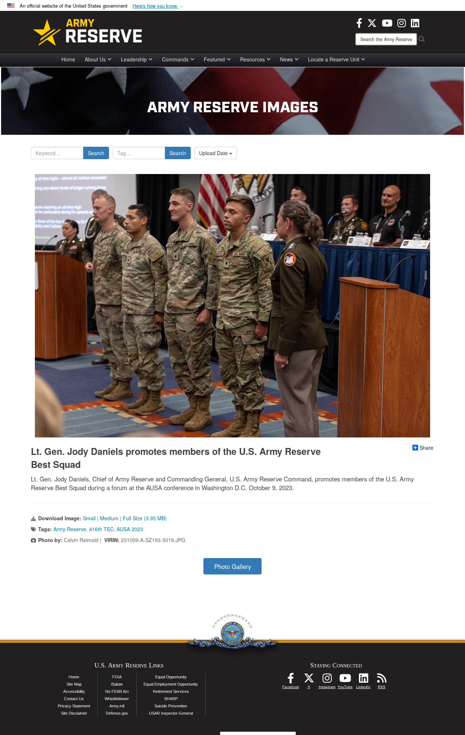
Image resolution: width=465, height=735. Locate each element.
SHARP (171, 698)
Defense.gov (117, 713)
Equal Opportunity (171, 677)
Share (426, 448)
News (286, 59)
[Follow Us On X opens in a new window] (309, 680)
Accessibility (74, 691)
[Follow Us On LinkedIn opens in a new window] (363, 680)
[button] (159, 6)
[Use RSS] (381, 680)
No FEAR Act (117, 691)
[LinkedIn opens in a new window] (415, 22)
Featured (214, 59)
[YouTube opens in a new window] (387, 22)
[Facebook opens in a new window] (359, 22)
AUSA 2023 (130, 529)
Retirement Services (171, 691)
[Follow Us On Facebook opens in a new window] (291, 680)
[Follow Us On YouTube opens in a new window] (345, 680)
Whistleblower (117, 698)
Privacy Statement (74, 706)
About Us (95, 59)
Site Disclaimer (74, 713)
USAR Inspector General (171, 713)
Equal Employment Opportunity (170, 684)
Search (96, 153)
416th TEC (101, 529)
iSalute (117, 684)
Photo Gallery (232, 566)
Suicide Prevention (170, 706)
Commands (175, 59)
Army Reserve (69, 529)
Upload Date (214, 153)
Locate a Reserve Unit (333, 59)
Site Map (74, 684)
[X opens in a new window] (372, 22)
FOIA (117, 677)
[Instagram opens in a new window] (401, 22)
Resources (252, 59)
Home (68, 59)
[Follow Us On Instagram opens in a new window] (327, 680)
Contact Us (74, 698)
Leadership (134, 59)
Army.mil (116, 706)
